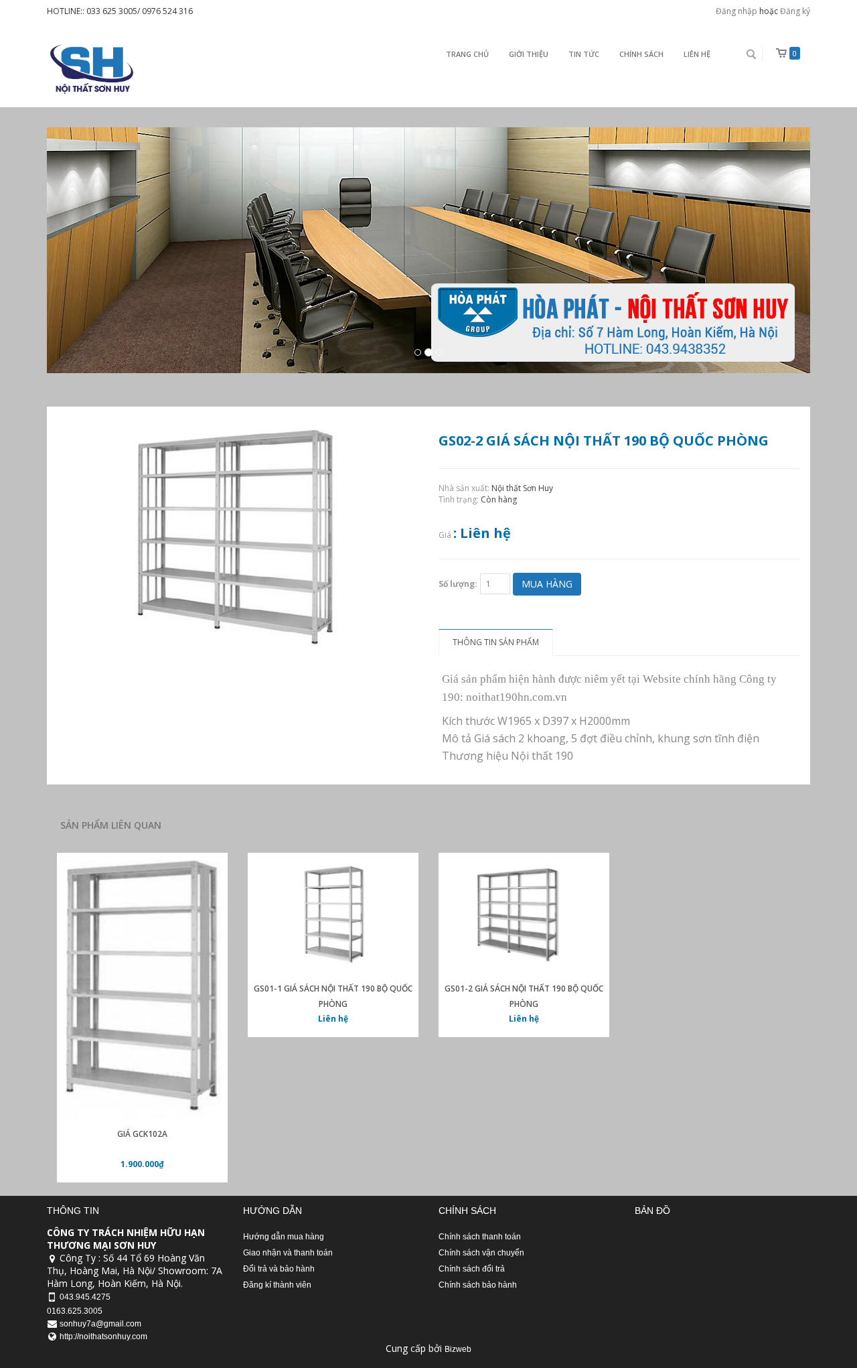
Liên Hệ (697, 54)
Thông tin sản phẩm (496, 642)
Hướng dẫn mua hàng (283, 1236)
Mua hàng (547, 583)
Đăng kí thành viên (277, 1285)
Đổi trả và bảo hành (279, 1269)
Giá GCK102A (142, 1134)
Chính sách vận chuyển (481, 1252)
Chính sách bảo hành (478, 1285)
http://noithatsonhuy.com (103, 1336)
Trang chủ (467, 54)
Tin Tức (583, 54)
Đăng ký (795, 11)
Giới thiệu (528, 54)
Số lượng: (458, 584)
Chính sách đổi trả (472, 1269)
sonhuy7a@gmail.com (100, 1323)
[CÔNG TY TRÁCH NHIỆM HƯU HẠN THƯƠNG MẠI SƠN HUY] (90, 69)
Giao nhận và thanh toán (288, 1252)
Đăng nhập (736, 11)
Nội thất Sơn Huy (522, 488)
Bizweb (458, 1349)
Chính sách (641, 54)
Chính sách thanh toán (480, 1236)
